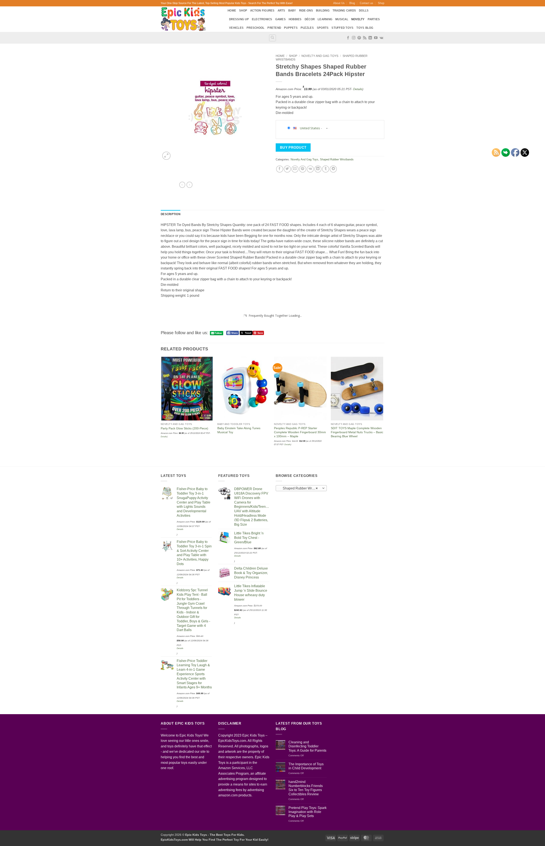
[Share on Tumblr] (325, 169)
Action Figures (262, 10)
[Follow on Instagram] (353, 38)
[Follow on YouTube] (375, 38)
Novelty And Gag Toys (319, 56)
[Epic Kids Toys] (191, 19)
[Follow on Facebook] (348, 38)
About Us (339, 3)
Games (280, 19)
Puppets (291, 27)
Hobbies (295, 19)
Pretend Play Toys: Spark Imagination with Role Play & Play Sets (307, 812)
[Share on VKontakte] (310, 169)
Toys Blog (364, 27)
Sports (323, 27)
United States (310, 128)
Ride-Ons (306, 10)
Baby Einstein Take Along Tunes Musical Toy (238, 430)
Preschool (255, 27)
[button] (166, 156)
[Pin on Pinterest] (302, 169)
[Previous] (161, 411)
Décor (310, 19)
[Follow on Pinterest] (359, 38)
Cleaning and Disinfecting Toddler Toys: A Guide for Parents (307, 746)
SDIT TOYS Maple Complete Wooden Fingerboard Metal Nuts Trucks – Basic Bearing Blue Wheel (357, 432)
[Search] (272, 38)
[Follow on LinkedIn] (370, 38)
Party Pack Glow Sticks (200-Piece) (184, 428)
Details (357, 89)
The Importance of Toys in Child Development (306, 766)
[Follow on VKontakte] (381, 38)
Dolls (364, 10)
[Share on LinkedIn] (317, 169)
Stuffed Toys (342, 27)
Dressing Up (239, 19)
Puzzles (307, 27)
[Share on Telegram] (333, 169)
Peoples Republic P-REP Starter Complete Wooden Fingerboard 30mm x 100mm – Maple (300, 432)
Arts (281, 10)
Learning (325, 19)
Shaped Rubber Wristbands (337, 159)
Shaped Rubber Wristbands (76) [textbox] (301, 488)
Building (323, 10)
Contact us (366, 3)
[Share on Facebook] (279, 169)
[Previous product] (189, 185)
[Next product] (182, 185)
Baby (292, 10)
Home (232, 10)
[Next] (383, 411)
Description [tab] (170, 214)
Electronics (262, 19)
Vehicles (236, 27)
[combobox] (301, 488)
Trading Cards (344, 10)
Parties (374, 19)
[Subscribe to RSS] (364, 38)
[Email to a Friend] (294, 169)
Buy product (293, 147)
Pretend (274, 27)
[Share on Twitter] (287, 169)
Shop (381, 3)
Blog (352, 3)
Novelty (358, 19)
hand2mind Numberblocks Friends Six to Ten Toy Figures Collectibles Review (305, 788)
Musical (341, 19)
